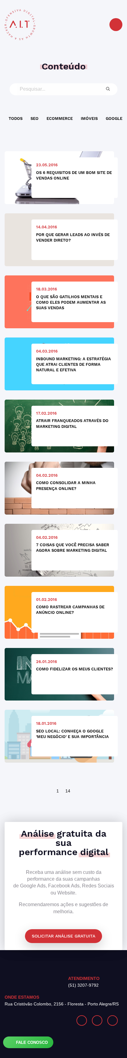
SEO (35, 118)
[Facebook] (97, 1020)
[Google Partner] (34, 1020)
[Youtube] (112, 1020)
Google (114, 118)
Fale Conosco (31, 1042)
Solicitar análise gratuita (63, 936)
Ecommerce (60, 118)
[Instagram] (81, 1020)
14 (67, 790)
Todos (16, 118)
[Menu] (115, 24)
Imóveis (89, 118)
